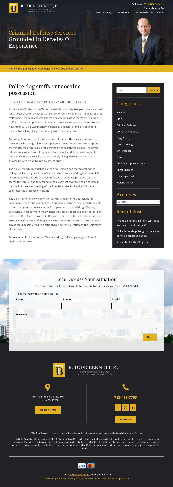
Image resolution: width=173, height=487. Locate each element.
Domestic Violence (127, 131)
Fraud (120, 157)
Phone (67, 299)
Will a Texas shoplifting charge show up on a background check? (138, 233)
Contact (160, 12)
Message (21, 314)
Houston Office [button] (47, 409)
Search (154, 90)
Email (115, 299)
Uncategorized (125, 176)
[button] (170, 467)
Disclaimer (49, 478)
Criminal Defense (126, 125)
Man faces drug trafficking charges (65, 237)
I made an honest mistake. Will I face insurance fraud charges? (138, 223)
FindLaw (125, 478)
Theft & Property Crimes (131, 163)
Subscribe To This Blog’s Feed (134, 242)
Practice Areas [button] (123, 12)
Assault (121, 112)
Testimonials (142, 12)
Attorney (107, 12)
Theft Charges (125, 169)
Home (98, 12)
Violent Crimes (125, 182)
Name (19, 299)
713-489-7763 (153, 3)
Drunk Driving (125, 144)
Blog (152, 12)
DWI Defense (124, 150)
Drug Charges (76, 102)
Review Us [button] (125, 419)
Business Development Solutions (100, 478)
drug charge (76, 118)
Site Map (61, 478)
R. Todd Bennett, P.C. (36, 102)
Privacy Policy (74, 478)
